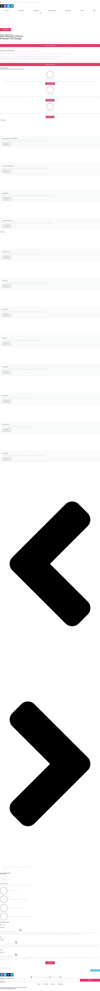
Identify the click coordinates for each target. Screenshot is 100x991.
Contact (82, 10)
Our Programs (21, 10)
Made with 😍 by (8, 988)
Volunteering (68, 10)
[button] (50, 564)
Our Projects (36, 10)
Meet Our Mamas (52, 10)
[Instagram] (1, 6)
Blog (94, 10)
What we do (45, 984)
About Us (7, 10)
